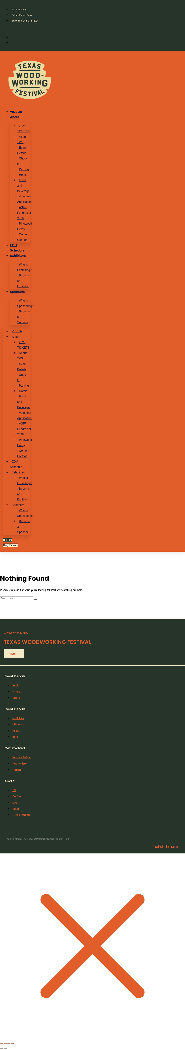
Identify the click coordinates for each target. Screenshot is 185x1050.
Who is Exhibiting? (24, 267)
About (14, 117)
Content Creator (23, 237)
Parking (24, 169)
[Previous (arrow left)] (1, 1048)
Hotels (23, 174)
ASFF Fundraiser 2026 (24, 213)
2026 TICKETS (23, 128)
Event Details (21, 150)
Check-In (22, 161)
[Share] (8, 1043)
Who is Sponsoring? (25, 303)
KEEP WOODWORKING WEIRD (16, 632)
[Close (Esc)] (12, 1043)
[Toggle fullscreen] (5, 1043)
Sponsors (17, 291)
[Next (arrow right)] (5, 1048)
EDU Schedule (16, 464)
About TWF (22, 139)
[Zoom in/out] (1, 1043)
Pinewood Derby (24, 226)
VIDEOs (16, 112)
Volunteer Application (24, 199)
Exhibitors (18, 255)
